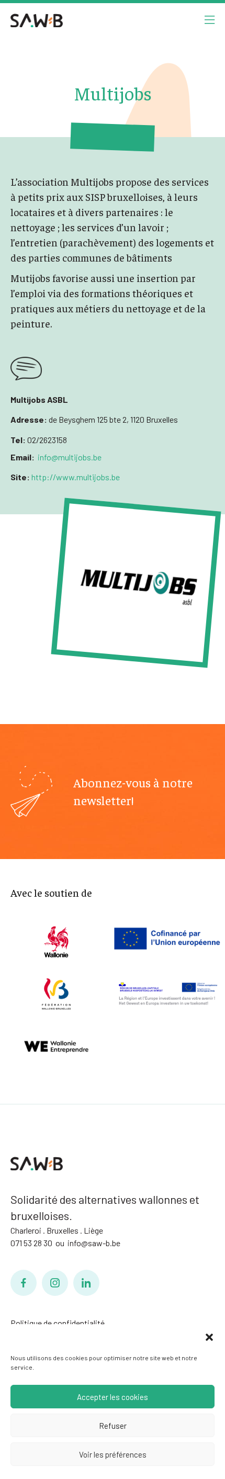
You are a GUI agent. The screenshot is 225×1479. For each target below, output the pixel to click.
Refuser (113, 1425)
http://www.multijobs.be (75, 477)
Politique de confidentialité (57, 1323)
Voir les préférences (113, 1454)
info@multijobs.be (70, 457)
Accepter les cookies (112, 1397)
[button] (209, 1337)
